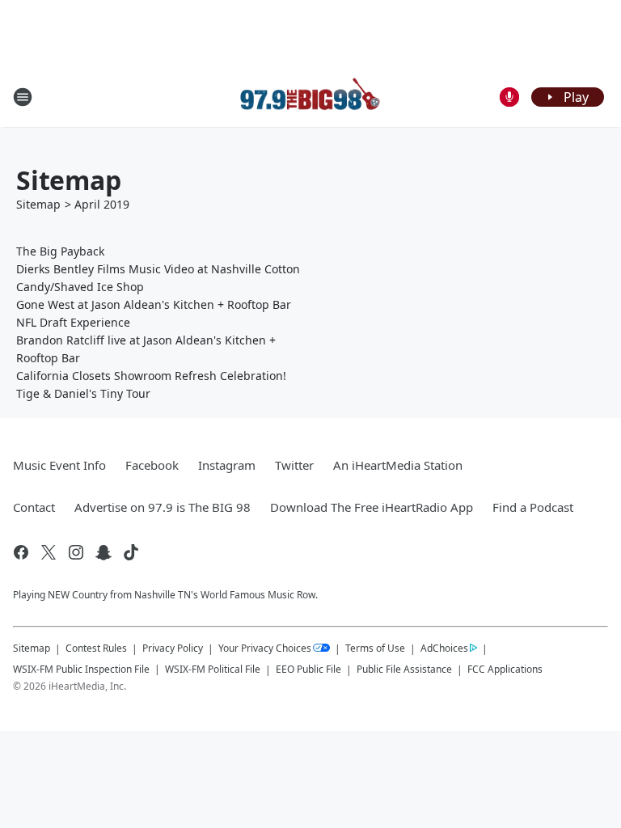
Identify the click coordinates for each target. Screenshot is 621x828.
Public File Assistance (404, 669)
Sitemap (38, 204)
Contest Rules (96, 648)
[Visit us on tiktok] (131, 552)
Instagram (227, 465)
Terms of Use (375, 648)
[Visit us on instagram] (76, 552)
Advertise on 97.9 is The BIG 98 (162, 507)
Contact (34, 507)
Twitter (294, 465)
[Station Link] (310, 96)
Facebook (152, 465)
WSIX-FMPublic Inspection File (81, 668)
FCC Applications (505, 668)
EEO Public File (308, 669)
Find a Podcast (532, 507)
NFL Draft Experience (73, 322)
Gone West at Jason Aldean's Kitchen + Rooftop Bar (153, 304)
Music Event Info (59, 465)
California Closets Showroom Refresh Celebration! (151, 375)
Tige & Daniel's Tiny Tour (83, 393)
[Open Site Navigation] (22, 97)
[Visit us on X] (48, 552)
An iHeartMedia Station (398, 465)
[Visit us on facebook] (21, 552)
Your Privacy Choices (264, 648)
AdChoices (444, 648)
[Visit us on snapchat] (103, 552)
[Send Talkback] (509, 97)
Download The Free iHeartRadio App (371, 507)
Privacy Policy (172, 648)
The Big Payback (60, 251)
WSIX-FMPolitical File (212, 669)
